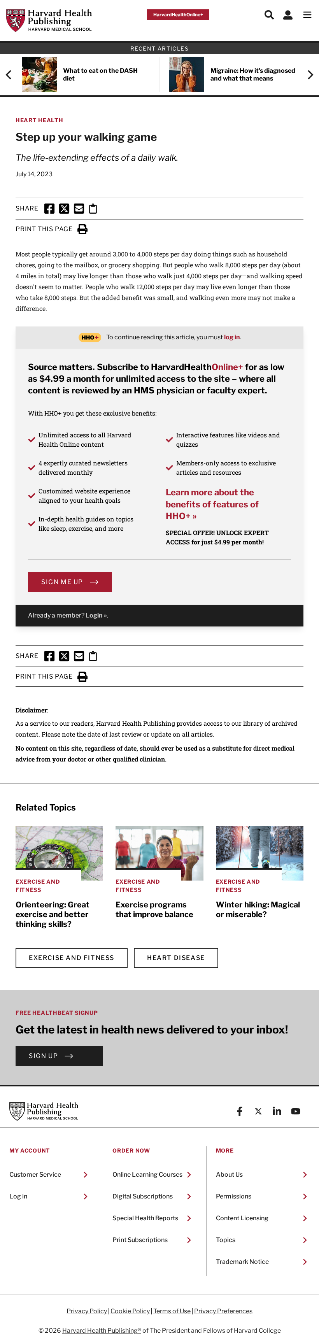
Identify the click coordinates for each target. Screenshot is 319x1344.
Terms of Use (172, 1311)
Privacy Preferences (223, 1311)
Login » (96, 615)
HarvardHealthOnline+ (178, 15)
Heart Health (39, 120)
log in (232, 337)
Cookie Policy (130, 1311)
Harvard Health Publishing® (101, 1330)
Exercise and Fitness (71, 958)
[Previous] (12, 74)
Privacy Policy (87, 1311)
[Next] (306, 74)
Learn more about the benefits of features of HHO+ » (212, 504)
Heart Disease (176, 958)
